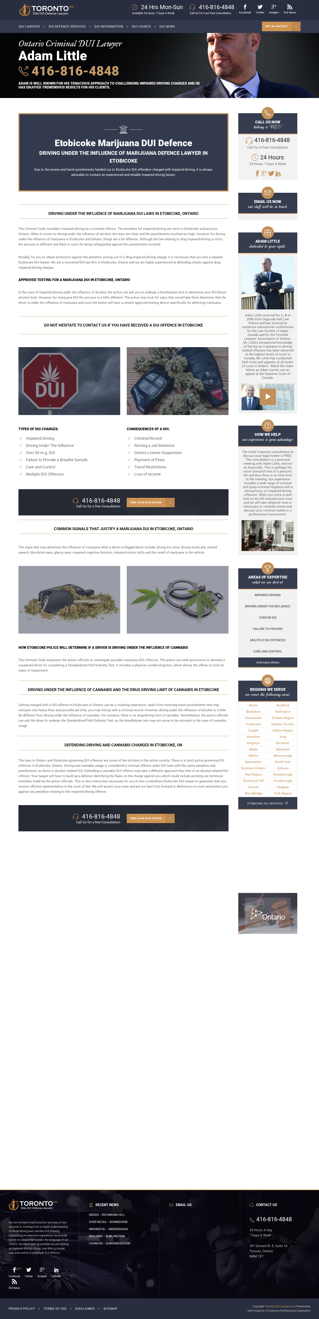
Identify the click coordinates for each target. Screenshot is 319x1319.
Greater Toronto (282, 724)
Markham (283, 749)
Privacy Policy (22, 1308)
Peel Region (253, 774)
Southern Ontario (253, 768)
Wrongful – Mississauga (108, 1229)
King (283, 737)
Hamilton (253, 737)
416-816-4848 (73, 71)
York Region (283, 793)
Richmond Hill (253, 781)
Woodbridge (253, 793)
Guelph (253, 730)
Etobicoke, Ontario (49, 766)
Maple (253, 749)
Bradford (283, 705)
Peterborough (283, 774)
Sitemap (111, 1308)
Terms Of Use (55, 1308)
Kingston (253, 743)
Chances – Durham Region (109, 1243)
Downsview (253, 718)
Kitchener (283, 743)
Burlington (282, 712)
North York (283, 762)
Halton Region (283, 730)
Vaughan (282, 787)
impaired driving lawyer (158, 175)
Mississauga (283, 756)
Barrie (253, 705)
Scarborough (283, 781)
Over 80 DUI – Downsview (108, 1222)
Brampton (253, 712)
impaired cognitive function (92, 552)
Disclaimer (85, 1308)
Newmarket (253, 762)
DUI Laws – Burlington (107, 1236)
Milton (253, 756)
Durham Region (283, 718)
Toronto (253, 787)
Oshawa (283, 768)
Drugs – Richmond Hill (107, 1214)
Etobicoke (253, 724)
